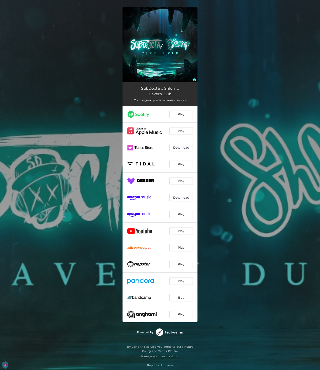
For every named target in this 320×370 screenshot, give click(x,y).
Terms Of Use (168, 351)
